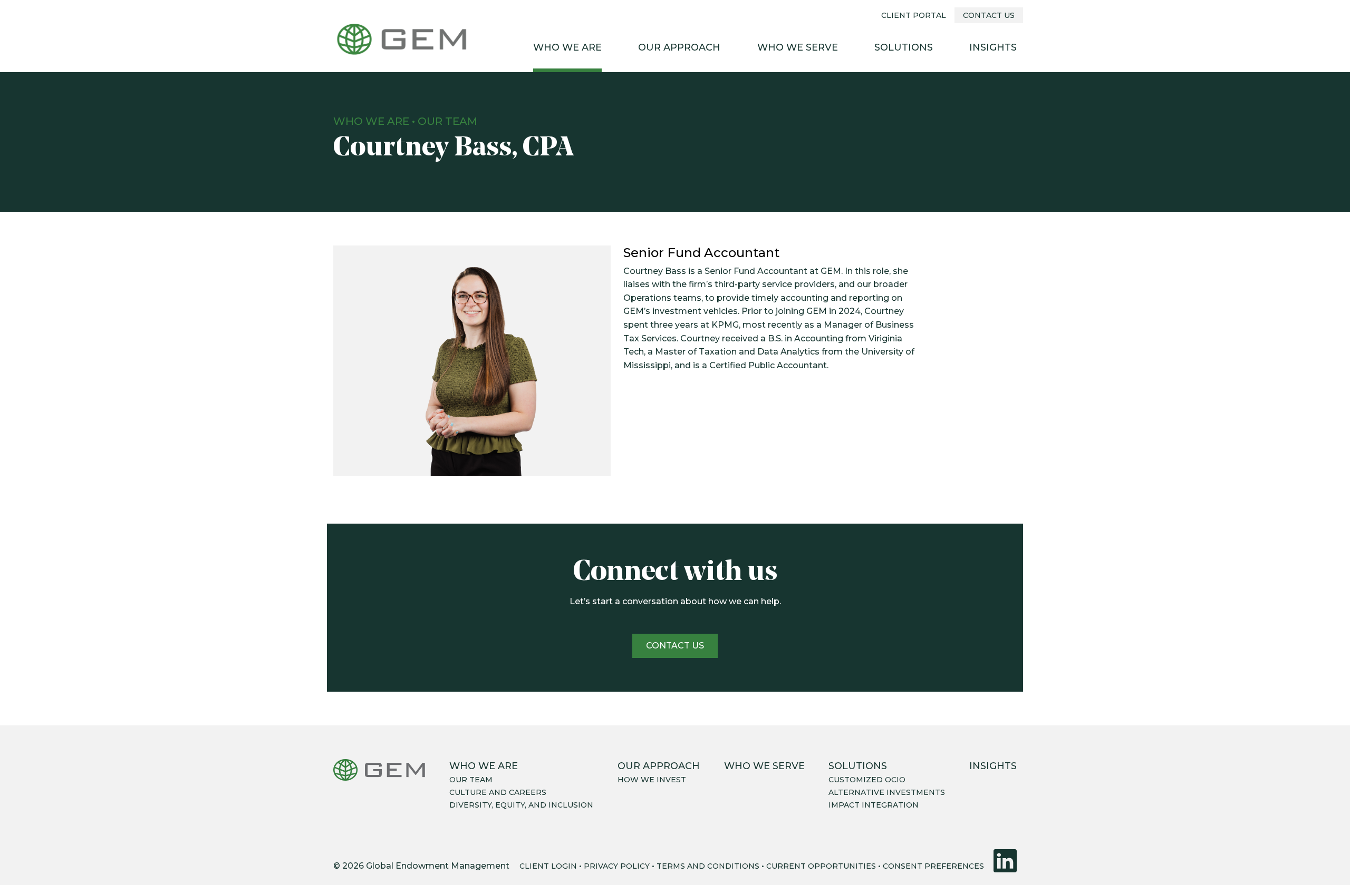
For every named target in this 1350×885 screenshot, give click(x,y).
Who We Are (567, 47)
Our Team (447, 121)
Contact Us (989, 15)
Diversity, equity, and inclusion (521, 805)
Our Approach (679, 47)
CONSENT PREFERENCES (933, 866)
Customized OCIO (866, 779)
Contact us (675, 646)
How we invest (652, 779)
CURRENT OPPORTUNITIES (821, 866)
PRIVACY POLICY (617, 866)
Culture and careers (497, 792)
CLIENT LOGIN (548, 866)
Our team (471, 779)
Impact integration (873, 805)
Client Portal (913, 15)
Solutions (903, 47)
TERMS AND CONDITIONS (708, 866)
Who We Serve (797, 47)
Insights (993, 47)
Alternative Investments (886, 792)
